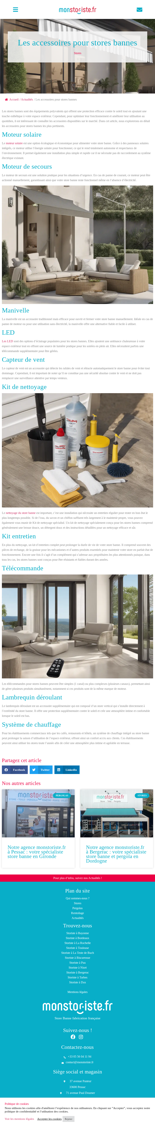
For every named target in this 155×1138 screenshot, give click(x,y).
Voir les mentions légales (19, 1118)
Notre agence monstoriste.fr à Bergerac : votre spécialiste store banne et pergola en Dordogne (116, 854)
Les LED (7, 341)
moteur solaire (14, 143)
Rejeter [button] (68, 1119)
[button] (15, 769)
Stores (77, 53)
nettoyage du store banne (21, 512)
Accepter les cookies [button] (49, 1118)
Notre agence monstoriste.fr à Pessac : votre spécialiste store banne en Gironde (37, 851)
